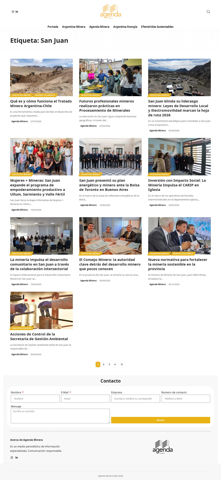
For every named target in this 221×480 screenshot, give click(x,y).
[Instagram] (13, 11)
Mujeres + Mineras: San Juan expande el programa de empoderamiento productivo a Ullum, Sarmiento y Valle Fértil (37, 187)
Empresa (116, 392)
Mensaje (16, 406)
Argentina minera (21, 95)
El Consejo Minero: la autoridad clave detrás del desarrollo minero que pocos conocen (110, 264)
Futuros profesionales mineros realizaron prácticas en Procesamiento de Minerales (106, 106)
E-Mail (65, 392)
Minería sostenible (183, 254)
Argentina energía (22, 328)
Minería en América (45, 95)
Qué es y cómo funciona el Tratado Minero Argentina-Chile (41, 103)
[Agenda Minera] (110, 11)
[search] (208, 12)
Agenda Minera (19, 121)
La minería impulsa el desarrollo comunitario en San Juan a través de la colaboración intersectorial (39, 264)
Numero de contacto (174, 392)
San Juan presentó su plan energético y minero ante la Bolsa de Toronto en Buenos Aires (109, 185)
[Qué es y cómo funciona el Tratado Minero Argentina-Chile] (41, 77)
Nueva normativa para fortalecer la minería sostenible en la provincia (177, 264)
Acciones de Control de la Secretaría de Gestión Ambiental (39, 336)
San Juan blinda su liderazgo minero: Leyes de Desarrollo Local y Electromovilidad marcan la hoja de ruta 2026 (178, 108)
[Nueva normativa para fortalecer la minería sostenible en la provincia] (179, 236)
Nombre (16, 392)
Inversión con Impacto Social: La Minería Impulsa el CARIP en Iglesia (177, 185)
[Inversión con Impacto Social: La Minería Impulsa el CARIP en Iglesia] (179, 156)
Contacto (110, 381)
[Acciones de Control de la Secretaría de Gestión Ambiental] (41, 310)
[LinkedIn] (17, 11)
